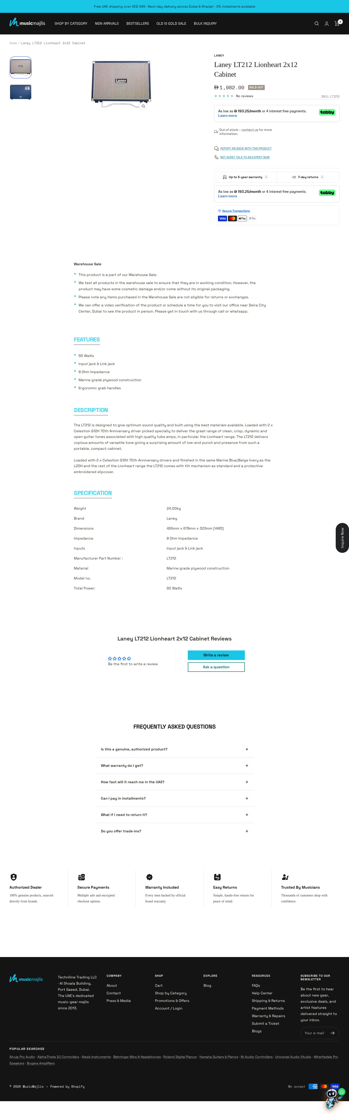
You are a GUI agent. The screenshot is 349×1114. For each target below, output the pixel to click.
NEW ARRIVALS (107, 23)
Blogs (257, 1031)
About (112, 985)
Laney (219, 55)
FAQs (256, 985)
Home (13, 43)
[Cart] (337, 23)
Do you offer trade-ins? (121, 831)
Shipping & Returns (268, 1000)
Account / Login (168, 1008)
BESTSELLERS (137, 23)
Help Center (262, 993)
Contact (114, 993)
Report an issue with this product (246, 148)
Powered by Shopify (67, 1086)
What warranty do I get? (122, 765)
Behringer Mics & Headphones (137, 1057)
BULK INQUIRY (205, 23)
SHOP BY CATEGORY (71, 23)
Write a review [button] (216, 655)
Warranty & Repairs (268, 1016)
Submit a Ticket (265, 1023)
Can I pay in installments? (123, 798)
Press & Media (119, 1000)
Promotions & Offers (172, 1000)
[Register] (333, 1033)
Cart (159, 985)
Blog (207, 985)
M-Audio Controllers (257, 1057)
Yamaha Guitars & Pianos (218, 1057)
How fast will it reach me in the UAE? (133, 782)
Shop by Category (171, 993)
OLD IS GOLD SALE (171, 23)
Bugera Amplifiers (41, 1063)
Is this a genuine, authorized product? (134, 749)
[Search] (317, 23)
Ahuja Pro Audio (22, 1057)
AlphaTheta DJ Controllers (58, 1057)
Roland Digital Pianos (180, 1057)
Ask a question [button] (216, 666)
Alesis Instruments (96, 1057)
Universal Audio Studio (293, 1057)
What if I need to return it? (124, 814)
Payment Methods (268, 1008)
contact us (249, 130)
